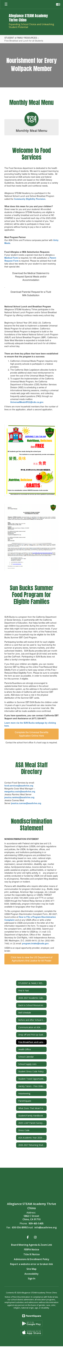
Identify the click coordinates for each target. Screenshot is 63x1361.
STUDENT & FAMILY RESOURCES (20, 37)
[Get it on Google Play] (31, 1323)
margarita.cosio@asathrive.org (19, 791)
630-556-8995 (19, 1227)
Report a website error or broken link (31, 1264)
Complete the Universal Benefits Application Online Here (31, 734)
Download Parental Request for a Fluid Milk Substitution (31, 293)
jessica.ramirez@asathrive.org (19, 797)
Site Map (31, 1269)
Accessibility (31, 1273)
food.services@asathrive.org (18, 785)
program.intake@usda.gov (35, 943)
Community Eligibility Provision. (30, 198)
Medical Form (11, 257)
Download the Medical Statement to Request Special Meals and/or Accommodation (30, 276)
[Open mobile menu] (6, 4)
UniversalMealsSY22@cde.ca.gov (26, 402)
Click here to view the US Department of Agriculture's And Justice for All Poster (31, 959)
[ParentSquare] (31, 1316)
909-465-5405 (36, 1223)
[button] (58, 4)
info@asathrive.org (45, 1227)
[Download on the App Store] (31, 1332)
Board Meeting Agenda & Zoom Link (31, 1244)
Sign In (31, 1278)
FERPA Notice (31, 1249)
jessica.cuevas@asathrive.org (26, 803)
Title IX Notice (31, 1254)
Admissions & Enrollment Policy (31, 1259)
